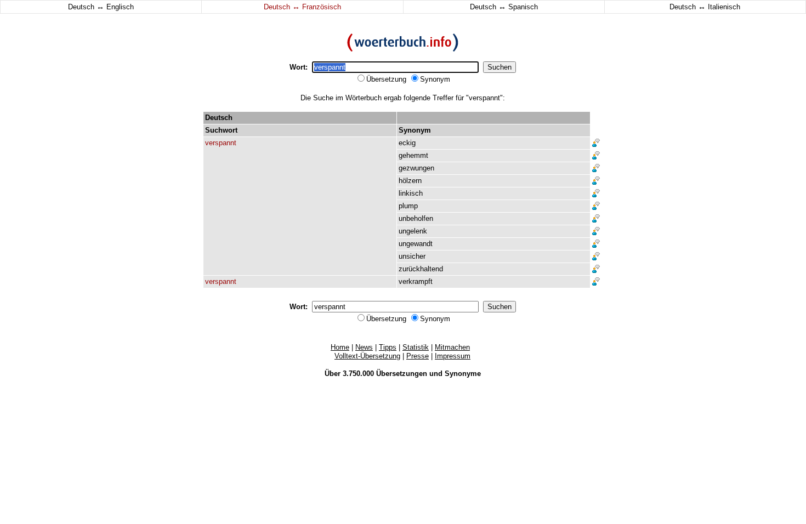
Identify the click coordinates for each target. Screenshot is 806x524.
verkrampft (416, 281)
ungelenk (413, 231)
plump (408, 206)
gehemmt (413, 155)
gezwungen (416, 168)
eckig (407, 143)
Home (340, 347)
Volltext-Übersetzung (367, 356)
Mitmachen (452, 347)
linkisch (411, 193)
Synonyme (463, 373)
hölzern (410, 180)
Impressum (452, 356)
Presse (417, 356)
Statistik (415, 347)
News (364, 347)
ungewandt (416, 244)
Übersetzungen (401, 373)
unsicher (412, 256)
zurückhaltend (421, 269)
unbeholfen (416, 218)
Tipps (387, 347)
